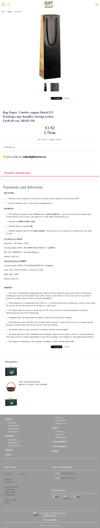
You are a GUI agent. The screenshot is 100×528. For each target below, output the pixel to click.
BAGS (10, 11)
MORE (55, 451)
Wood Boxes (12, 423)
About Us (8, 474)
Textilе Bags (59, 432)
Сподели (57, 98)
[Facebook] (55, 483)
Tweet (66, 98)
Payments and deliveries (17, 173)
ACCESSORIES (59, 442)
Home (3, 11)
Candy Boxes (12, 432)
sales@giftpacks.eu (68, 473)
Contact (22, 474)
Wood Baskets (13, 440)
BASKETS (9, 436)
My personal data (50, 520)
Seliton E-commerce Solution (50, 525)
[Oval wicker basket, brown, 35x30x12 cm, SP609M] (11, 386)
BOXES (8, 419)
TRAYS (8, 455)
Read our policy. (50, 516)
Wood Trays (59, 417)
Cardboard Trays (61, 420)
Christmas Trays (61, 423)
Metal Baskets (13, 443)
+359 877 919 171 (68, 478)
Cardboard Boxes (14, 426)
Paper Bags (17, 11)
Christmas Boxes (14, 429)
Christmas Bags (60, 437)
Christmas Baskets (14, 445)
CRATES (9, 450)
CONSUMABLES (60, 447)
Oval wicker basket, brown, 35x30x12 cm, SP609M (33, 383)
